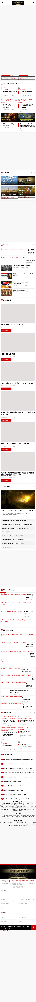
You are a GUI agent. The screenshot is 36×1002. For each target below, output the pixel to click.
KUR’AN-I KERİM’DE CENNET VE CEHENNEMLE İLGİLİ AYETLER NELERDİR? (17, 474)
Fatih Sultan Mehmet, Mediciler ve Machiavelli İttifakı (31, 252)
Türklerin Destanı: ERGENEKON (7, 746)
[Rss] (22, 887)
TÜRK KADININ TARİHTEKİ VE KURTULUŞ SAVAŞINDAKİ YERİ (26, 190)
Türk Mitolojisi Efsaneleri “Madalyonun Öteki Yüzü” (18, 511)
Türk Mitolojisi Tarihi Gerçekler (9, 532)
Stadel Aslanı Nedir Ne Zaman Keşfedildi (27, 698)
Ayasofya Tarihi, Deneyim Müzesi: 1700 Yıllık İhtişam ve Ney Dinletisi (27, 106)
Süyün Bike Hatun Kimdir (8, 192)
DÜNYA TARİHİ (32, 244)
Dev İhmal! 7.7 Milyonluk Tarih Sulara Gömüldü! (10, 92)
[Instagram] (19, 887)
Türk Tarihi (5, 899)
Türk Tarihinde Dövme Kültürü (25, 180)
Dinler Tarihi (5, 903)
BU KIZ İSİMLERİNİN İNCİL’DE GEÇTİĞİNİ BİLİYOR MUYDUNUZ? (18, 413)
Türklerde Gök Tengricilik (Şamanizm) (26, 77)
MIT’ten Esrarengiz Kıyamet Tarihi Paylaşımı (10, 124)
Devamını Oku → (6, 330)
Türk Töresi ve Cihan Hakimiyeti (25, 732)
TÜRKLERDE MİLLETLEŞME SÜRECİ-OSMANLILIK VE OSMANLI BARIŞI (10, 734)
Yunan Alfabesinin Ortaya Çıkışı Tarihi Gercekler (29, 686)
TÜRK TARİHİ (32, 172)
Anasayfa (4, 895)
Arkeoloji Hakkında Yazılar (27, 899)
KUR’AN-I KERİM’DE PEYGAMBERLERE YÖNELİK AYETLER (19, 691)
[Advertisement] (18, 19)
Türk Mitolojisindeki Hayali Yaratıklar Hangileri (13, 539)
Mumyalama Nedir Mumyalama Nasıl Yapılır (27, 706)
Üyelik (20, 921)
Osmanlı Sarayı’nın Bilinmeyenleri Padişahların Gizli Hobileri (9, 106)
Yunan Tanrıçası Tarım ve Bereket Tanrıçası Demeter (15, 528)
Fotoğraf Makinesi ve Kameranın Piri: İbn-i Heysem (23, 274)
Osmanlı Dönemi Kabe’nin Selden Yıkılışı (8, 77)
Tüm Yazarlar (22, 917)
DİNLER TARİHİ (32, 300)
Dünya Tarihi (24, 903)
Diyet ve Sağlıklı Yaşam (5, 930)
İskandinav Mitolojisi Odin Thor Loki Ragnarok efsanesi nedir (17, 524)
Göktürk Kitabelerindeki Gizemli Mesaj (26, 92)
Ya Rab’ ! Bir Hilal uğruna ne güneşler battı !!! (9, 194)
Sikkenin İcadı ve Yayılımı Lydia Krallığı (26, 670)
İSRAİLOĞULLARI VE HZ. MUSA (12, 325)
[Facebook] (14, 887)
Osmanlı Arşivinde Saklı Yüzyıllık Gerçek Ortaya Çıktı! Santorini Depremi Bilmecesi (27, 125)
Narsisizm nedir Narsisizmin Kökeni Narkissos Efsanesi (27, 721)
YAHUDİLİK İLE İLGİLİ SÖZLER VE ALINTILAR (17, 383)
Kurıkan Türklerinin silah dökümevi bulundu (13, 543)
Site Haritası (24, 908)
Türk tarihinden (31, 880)
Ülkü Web (11, 880)
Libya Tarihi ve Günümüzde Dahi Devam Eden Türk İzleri (23, 282)
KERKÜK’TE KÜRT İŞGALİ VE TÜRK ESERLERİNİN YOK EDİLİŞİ (10, 722)
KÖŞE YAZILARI (32, 712)
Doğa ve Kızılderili (6, 547)
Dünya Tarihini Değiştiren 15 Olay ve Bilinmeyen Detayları (32, 656)
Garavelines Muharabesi (19, 290)
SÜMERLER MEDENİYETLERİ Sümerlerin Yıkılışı (30, 259)
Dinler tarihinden (12, 881)
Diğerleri (4, 908)
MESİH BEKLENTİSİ (8, 354)
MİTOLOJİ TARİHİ (32, 486)
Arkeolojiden (4, 881)
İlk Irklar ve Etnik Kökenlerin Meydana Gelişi (13, 535)
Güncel (22, 895)
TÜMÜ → (33, 589)
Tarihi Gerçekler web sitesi (20, 880)
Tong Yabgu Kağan (24, 194)
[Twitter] (17, 887)
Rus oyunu (23, 744)
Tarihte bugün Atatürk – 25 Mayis (21, 265)
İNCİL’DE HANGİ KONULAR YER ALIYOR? (15, 444)
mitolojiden (20, 881)
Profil (2, 917)
